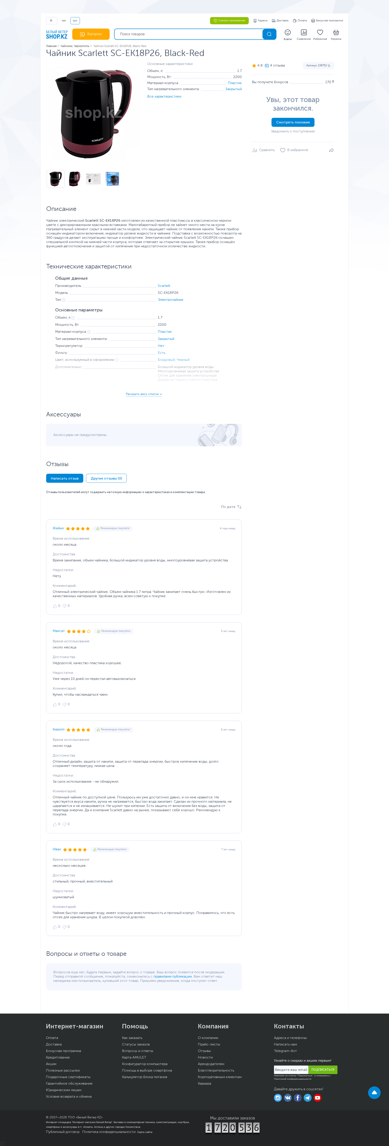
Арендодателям (211, 1064)
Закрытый (233, 89)
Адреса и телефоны (290, 1038)
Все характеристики (164, 96)
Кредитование (58, 1057)
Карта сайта (144, 1132)
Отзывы (204, 1051)
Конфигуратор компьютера (144, 1064)
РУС (75, 20)
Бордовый (166, 360)
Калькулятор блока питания (144, 1077)
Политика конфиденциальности (109, 1132)
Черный (183, 360)
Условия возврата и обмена (69, 1097)
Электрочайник (170, 300)
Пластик (235, 83)
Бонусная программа (329, 20)
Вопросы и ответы (137, 1051)
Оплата (302, 20)
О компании (208, 1038)
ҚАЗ (64, 20)
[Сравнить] (263, 150)
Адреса (262, 20)
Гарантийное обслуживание (69, 1084)
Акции (51, 1064)
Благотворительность (216, 1070)
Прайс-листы (209, 1044)
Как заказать (132, 1038)
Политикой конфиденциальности (292, 1079)
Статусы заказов (136, 1044)
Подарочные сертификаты (68, 1077)
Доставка (282, 20)
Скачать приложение (231, 20)
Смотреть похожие (293, 122)
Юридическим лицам (63, 1090)
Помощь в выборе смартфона (147, 1070)
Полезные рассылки (63, 1070)
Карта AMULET (134, 1057)
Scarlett (164, 286)
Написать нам (285, 1044)
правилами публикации (173, 976)
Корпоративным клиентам (220, 1077)
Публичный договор (62, 1132)
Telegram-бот (285, 1051)
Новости (205, 1057)
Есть (161, 353)
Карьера (204, 1084)
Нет (161, 346)
